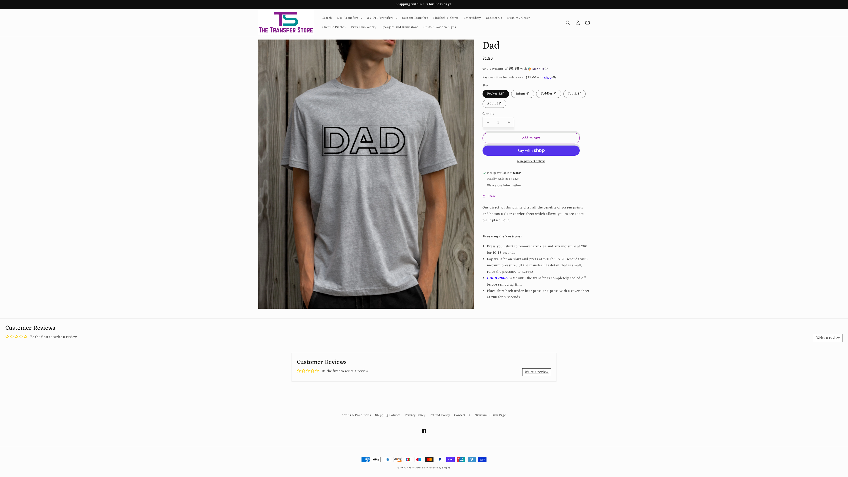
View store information (504, 185)
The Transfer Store (417, 468)
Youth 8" (574, 94)
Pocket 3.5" (495, 94)
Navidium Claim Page (490, 415)
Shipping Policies (387, 415)
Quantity (488, 114)
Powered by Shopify (439, 468)
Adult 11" (494, 103)
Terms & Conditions (356, 415)
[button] (349, 18)
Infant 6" (523, 94)
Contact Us (462, 415)
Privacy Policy (415, 415)
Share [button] (492, 196)
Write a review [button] (828, 338)
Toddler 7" (548, 94)
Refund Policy (440, 415)
